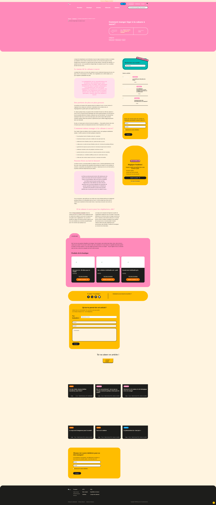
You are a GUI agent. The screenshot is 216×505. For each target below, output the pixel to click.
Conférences (137, 3)
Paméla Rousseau (76, 493)
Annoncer (75, 495)
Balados (117, 7)
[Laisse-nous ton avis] (214, 503)
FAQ (91, 489)
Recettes (79, 7)
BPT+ (124, 3)
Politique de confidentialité (72, 501)
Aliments (108, 7)
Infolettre (84, 494)
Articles (98, 7)
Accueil (69, 18)
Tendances (74, 18)
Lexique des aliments (94, 494)
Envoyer (76, 343)
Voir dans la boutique (135, 181)
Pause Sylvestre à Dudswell (79, 212)
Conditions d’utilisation (90, 501)
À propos (75, 489)
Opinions (126, 427)
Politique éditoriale (81, 501)
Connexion (131, 3)
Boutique (89, 7)
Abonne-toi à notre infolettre (132, 129)
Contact (142, 3)
